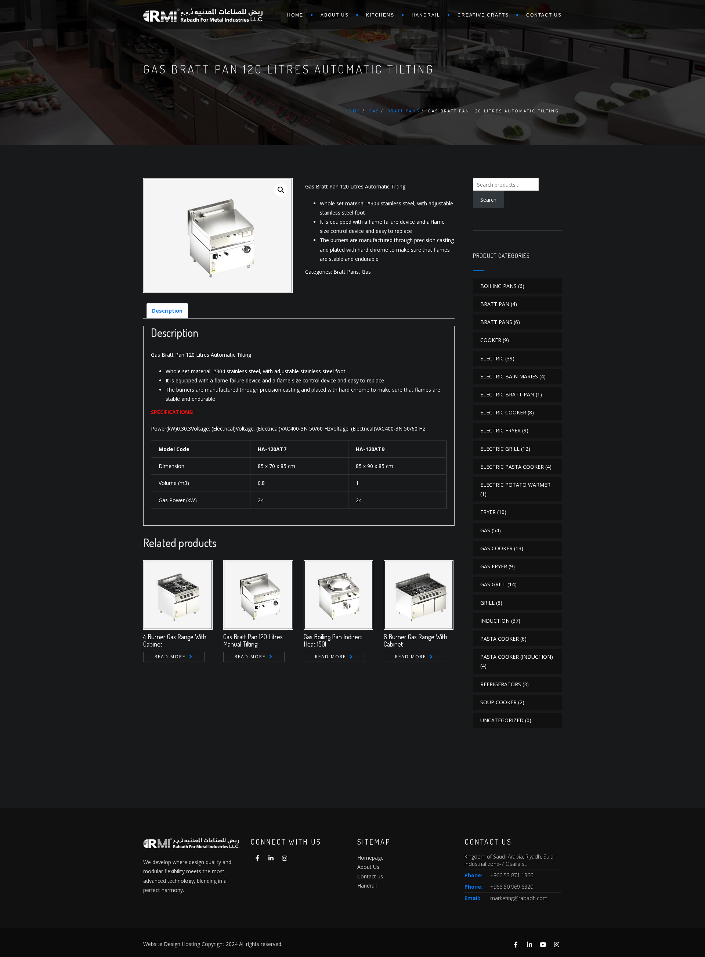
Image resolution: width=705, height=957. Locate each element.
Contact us (544, 15)
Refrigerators (500, 684)
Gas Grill (493, 584)
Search (488, 199)
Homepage (370, 857)
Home (295, 15)
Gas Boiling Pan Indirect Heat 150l (333, 640)
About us (335, 15)
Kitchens (380, 15)
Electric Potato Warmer (515, 484)
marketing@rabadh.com (518, 898)
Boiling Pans (498, 286)
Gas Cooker (496, 548)
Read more (170, 657)
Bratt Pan (494, 304)
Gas (374, 111)
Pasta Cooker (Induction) (516, 656)
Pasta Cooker (499, 638)
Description (167, 310)
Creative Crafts (483, 15)
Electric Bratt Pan (507, 394)
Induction (495, 620)
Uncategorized (502, 720)
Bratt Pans (403, 111)
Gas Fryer (493, 566)
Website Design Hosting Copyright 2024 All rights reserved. (212, 943)
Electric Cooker (503, 412)
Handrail (426, 15)
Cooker (490, 340)
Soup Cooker (498, 702)
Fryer (488, 511)
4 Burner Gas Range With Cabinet (174, 640)
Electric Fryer (500, 430)
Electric (492, 358)
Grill (487, 602)
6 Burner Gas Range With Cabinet (415, 640)
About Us (368, 866)
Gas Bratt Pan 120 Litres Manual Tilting (253, 640)
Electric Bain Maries (509, 376)
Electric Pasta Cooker (512, 466)
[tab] (167, 310)
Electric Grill (500, 448)
